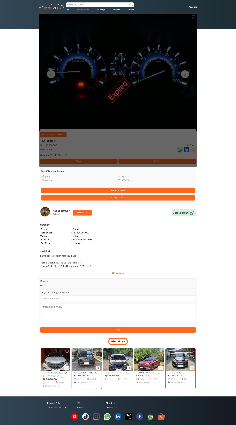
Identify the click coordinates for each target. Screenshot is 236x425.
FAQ (78, 403)
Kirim (118, 330)
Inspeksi (116, 9)
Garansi (130, 9)
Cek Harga (100, 9)
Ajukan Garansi (118, 198)
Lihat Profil (82, 213)
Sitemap (80, 407)
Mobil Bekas (83, 9)
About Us (110, 403)
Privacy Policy (54, 403)
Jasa (68, 9)
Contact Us (112, 407)
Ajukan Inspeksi (118, 190)
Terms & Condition (57, 407)
